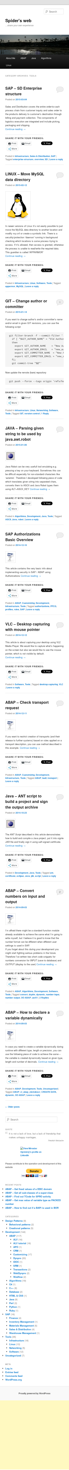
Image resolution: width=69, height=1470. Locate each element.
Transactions (20, 1269)
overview (39, 159)
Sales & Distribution (40, 156)
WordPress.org (13, 1379)
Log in (8, 1368)
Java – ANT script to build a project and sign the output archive (26, 801)
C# (10, 1284)
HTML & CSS (16, 1295)
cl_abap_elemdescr (30, 1091)
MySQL (20, 286)
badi (44, 778)
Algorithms (46, 58)
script (38, 876)
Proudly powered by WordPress (34, 1393)
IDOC (16, 1261)
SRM (15, 1265)
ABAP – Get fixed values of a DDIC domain (28, 1189)
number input (52, 994)
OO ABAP (26, 997)
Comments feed (13, 1376)
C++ (11, 1288)
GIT (21, 413)
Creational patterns (19, 1228)
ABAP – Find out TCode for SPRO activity (28, 1196)
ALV (15, 1239)
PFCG (53, 606)
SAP (53, 156)
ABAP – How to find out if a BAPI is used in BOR (32, 1207)
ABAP (23, 58)
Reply (45, 413)
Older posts (12, 1106)
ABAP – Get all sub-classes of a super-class (29, 1192)
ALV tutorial (19, 1243)
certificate (10, 876)
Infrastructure (22, 156)
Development (34, 516)
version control (32, 413)
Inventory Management (21, 1321)
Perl (11, 1303)
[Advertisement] (34, 1434)
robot (20, 519)
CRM (15, 1250)
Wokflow (18, 1277)
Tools (49, 283)
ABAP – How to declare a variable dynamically (27, 1014)
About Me (10, 58)
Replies (44, 997)
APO (15, 1247)
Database (14, 1291)
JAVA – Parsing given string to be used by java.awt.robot (24, 433)
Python (13, 1306)
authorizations (42, 606)
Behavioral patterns (19, 1224)
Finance (13, 1318)
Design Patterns (14, 1220)
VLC (61, 684)
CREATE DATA (48, 1091)
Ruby (12, 1310)
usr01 (35, 997)
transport (52, 778)
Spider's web (18, 20)
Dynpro (17, 1258)
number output (12, 997)
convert (24, 994)
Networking (42, 410)
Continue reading (15, 129)
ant (51, 872)
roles (16, 609)
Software (40, 283)
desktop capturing (49, 684)
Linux (8, 65)
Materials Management (21, 1325)
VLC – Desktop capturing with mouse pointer (27, 626)
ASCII (8, 519)
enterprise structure (23, 159)
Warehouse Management (22, 1333)
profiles (9, 609)
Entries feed (11, 1372)
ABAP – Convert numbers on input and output (25, 896)
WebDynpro (19, 1273)
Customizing (28, 603)
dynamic (40, 994)
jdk (32, 876)
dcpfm (32, 994)
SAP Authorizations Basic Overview (22, 536)
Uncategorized (50, 1088)
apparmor (10, 286)
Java (33, 58)
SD (46, 159)
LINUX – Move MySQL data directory (24, 176)
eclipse (20, 876)
